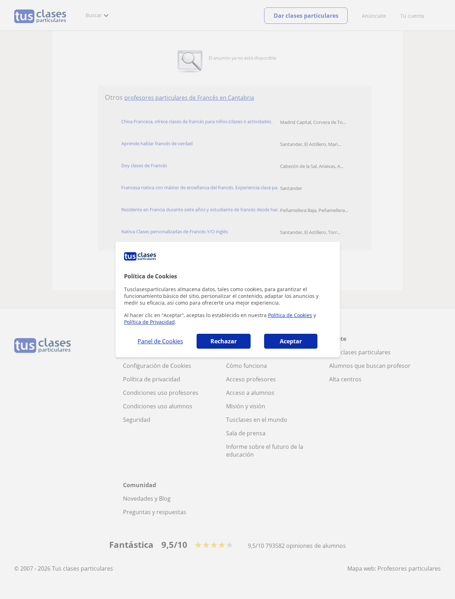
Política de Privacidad (149, 321)
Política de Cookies (290, 315)
